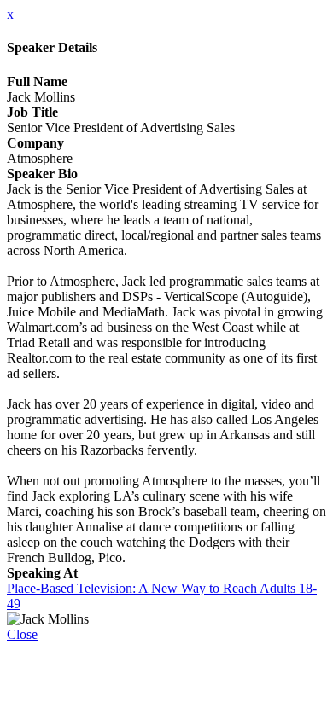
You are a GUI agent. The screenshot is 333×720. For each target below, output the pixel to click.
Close (22, 634)
